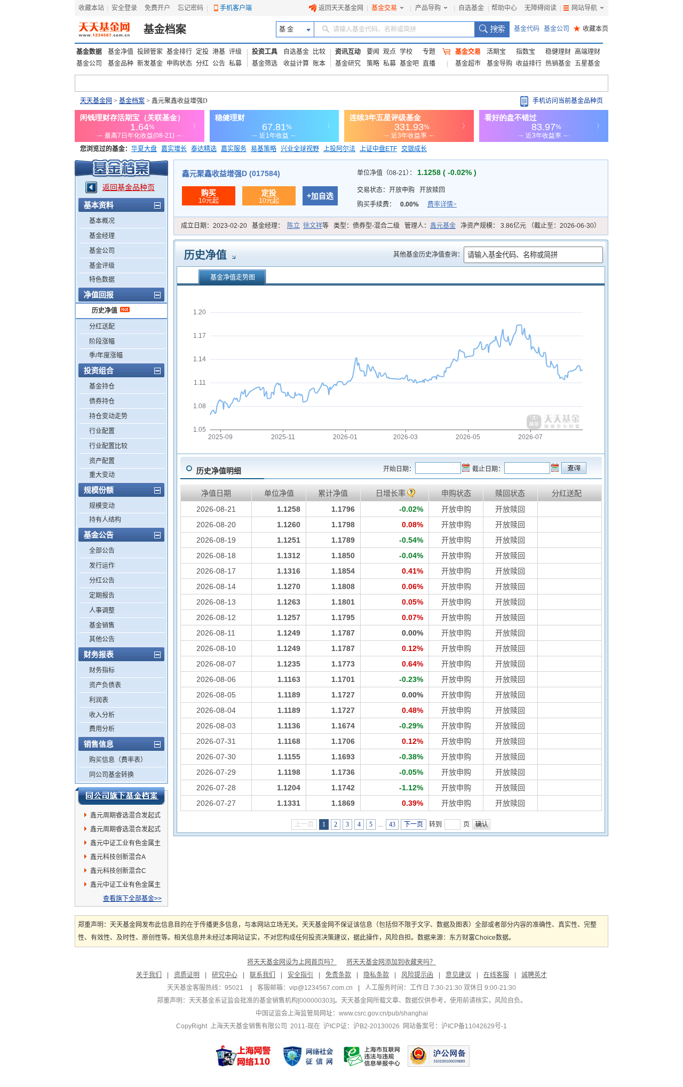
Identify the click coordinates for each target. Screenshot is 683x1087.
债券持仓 (102, 401)
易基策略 (263, 149)
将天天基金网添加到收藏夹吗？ (391, 962)
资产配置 (102, 461)
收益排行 (529, 63)
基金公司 (556, 29)
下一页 (413, 824)
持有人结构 (105, 519)
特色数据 (102, 279)
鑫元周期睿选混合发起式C (125, 817)
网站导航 (584, 8)
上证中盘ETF (378, 149)
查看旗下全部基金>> (132, 898)
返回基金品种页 (128, 187)
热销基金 (558, 63)
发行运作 (102, 565)
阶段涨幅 (102, 341)
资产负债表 (105, 685)
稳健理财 (558, 51)
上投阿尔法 (339, 149)
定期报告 (102, 595)
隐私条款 (376, 975)
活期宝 (496, 51)
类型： (366, 225)
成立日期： (214, 225)
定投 (202, 51)
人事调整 (102, 610)
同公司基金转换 (111, 775)
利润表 (98, 700)
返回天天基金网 (341, 8)
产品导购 (428, 8)
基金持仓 (102, 386)
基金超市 (468, 63)
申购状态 (179, 63)
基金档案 (165, 29)
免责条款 (338, 975)
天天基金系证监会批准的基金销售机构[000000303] (262, 1000)
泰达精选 (204, 149)
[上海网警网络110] (243, 1056)
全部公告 (102, 550)
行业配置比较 (108, 446)
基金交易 (384, 8)
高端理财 (587, 51)
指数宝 (525, 51)
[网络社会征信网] (308, 1056)
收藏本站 (91, 8)
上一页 (304, 824)
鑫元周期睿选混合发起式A (125, 831)
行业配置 (102, 431)
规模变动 (102, 506)
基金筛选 (264, 63)
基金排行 (179, 51)
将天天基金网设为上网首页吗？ (292, 962)
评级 (235, 51)
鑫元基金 (443, 225)
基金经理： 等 (290, 225)
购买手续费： (407, 204)
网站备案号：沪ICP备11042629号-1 (455, 1026)
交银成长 (414, 149)
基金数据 (89, 51)
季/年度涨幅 (106, 355)
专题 (429, 51)
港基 (218, 51)
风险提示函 (417, 975)
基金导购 (499, 63)
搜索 (491, 29)
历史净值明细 (218, 470)
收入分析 (102, 715)
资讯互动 (348, 51)
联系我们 (262, 975)
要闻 (373, 51)
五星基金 (587, 63)
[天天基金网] (105, 29)
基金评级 (102, 265)
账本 (319, 63)
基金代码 (526, 29)
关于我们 (149, 975)
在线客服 (496, 975)
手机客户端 (236, 8)
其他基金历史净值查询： (428, 254)
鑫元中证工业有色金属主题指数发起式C (125, 844)
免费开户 (157, 8)
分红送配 (102, 326)
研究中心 (224, 975)
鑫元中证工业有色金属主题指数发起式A (125, 886)
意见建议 (458, 975)
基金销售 (102, 625)
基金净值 (120, 51)
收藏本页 (591, 29)
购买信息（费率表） (118, 760)
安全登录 (124, 8)
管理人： (430, 225)
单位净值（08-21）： (416, 173)
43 (392, 824)
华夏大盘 (144, 149)
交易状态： (401, 190)
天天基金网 (96, 101)
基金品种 (120, 63)
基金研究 (348, 63)
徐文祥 (312, 225)
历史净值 (104, 310)
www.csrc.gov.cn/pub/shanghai (383, 1013)
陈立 (293, 225)
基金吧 (409, 63)
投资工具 (264, 51)
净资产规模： (530, 225)
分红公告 (102, 580)
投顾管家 (150, 51)
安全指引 (300, 975)
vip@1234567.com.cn (321, 987)
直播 (429, 63)
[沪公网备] (439, 1056)
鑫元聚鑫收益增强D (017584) (231, 173)
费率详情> (442, 204)
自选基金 (471, 8)
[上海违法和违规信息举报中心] (372, 1056)
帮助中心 (504, 8)
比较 (319, 51)
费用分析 (102, 729)
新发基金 (150, 63)
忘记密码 (190, 8)
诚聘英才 (534, 975)
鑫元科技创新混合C (118, 871)
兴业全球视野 (300, 149)
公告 (218, 63)
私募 (235, 63)
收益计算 (296, 63)
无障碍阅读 (541, 8)
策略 (373, 63)
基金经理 (102, 236)
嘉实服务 (234, 149)
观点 (389, 51)
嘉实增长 (174, 149)
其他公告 (102, 639)
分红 (202, 63)
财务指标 (102, 670)
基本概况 (102, 221)
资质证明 (187, 975)
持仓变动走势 (108, 416)
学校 (406, 51)
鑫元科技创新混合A (118, 857)
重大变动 (102, 475)
